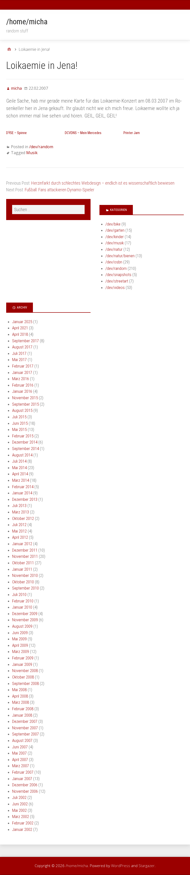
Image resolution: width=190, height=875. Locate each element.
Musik (32, 152)
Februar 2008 (22, 708)
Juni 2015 (20, 423)
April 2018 (20, 334)
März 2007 (20, 765)
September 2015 (25, 404)
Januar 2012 (22, 543)
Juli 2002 (19, 797)
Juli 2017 (19, 353)
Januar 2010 (22, 607)
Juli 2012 (19, 524)
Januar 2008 (22, 715)
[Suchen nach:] (48, 209)
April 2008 (20, 696)
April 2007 (20, 759)
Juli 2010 (19, 594)
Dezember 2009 (24, 613)
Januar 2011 (22, 569)
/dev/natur (113, 249)
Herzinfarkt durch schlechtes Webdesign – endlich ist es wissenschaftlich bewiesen (102, 183)
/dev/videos (115, 287)
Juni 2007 (20, 746)
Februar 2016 (22, 385)
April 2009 (20, 645)
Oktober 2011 (23, 562)
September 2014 (25, 448)
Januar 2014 (22, 492)
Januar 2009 (22, 664)
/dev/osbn (113, 261)
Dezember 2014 (24, 442)
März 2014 (20, 480)
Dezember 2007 (24, 721)
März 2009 (20, 651)
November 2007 (25, 727)
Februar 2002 (22, 822)
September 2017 (25, 340)
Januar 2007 (22, 778)
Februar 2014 (22, 486)
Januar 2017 (22, 372)
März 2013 (20, 511)
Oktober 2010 (23, 581)
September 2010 (25, 588)
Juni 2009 (20, 632)
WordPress (120, 865)
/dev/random (41, 146)
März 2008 (20, 702)
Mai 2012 (19, 531)
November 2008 (25, 670)
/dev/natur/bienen (120, 255)
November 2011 (25, 556)
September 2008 (25, 683)
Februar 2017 (22, 366)
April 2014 (20, 473)
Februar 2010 (22, 600)
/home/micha (27, 21)
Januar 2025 (22, 321)
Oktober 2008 (23, 677)
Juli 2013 (19, 505)
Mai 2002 (19, 810)
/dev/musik (114, 242)
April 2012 (20, 537)
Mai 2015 (19, 429)
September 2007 (25, 734)
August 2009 (22, 626)
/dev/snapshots (118, 274)
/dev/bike (112, 224)
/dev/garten (114, 230)
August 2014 (22, 454)
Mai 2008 (19, 689)
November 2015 (25, 397)
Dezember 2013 (24, 499)
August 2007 (22, 740)
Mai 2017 (19, 359)
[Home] (9, 49)
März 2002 (20, 816)
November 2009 (25, 619)
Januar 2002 (22, 829)
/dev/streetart (116, 281)
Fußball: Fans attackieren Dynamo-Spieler (59, 189)
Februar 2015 (22, 435)
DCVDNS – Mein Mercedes (83, 133)
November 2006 (25, 791)
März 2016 (20, 378)
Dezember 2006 (24, 784)
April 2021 (20, 327)
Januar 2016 (22, 391)
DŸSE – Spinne (16, 133)
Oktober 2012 (23, 518)
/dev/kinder (114, 236)
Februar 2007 (22, 772)
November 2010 (25, 575)
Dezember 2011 (24, 550)
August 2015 (22, 410)
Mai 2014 (19, 467)
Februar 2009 (22, 657)
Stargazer (147, 865)
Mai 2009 (19, 638)
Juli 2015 (19, 416)
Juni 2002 (20, 803)
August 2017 (22, 346)
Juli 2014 (19, 461)
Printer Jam (131, 133)
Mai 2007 (19, 753)
